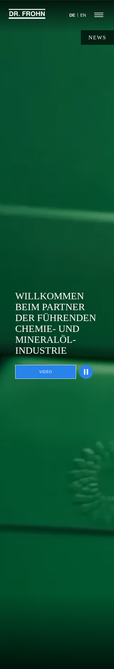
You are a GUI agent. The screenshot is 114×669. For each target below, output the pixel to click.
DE (72, 15)
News (97, 37)
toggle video (86, 372)
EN (83, 15)
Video (45, 372)
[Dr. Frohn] (27, 16)
